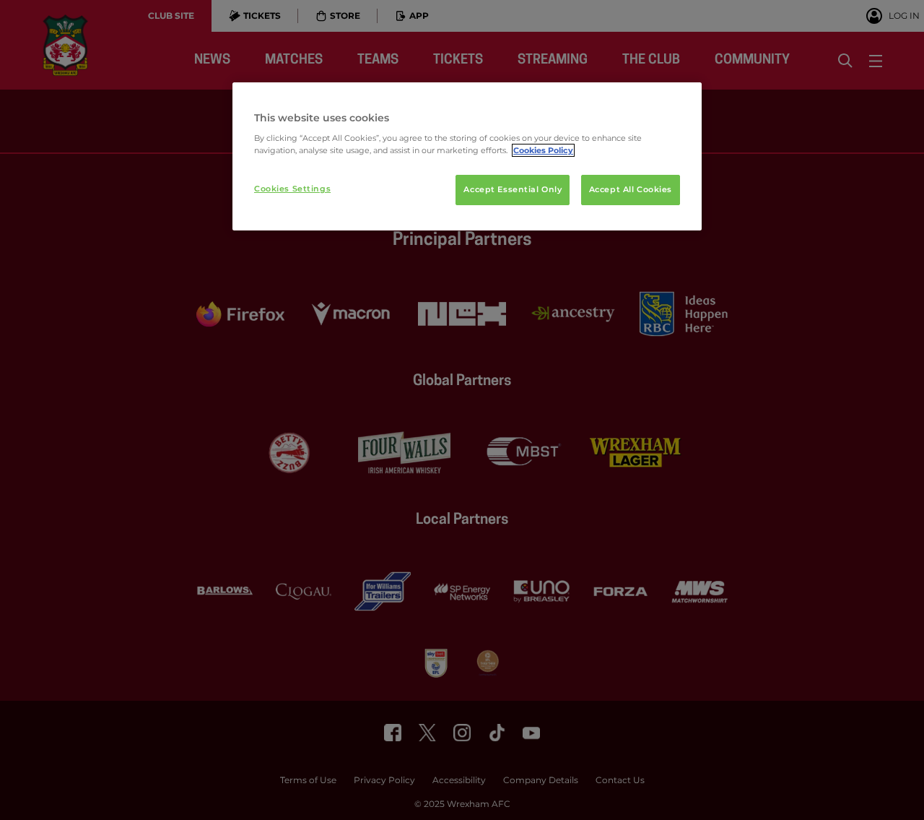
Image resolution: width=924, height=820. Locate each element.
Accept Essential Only (512, 189)
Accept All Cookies (630, 189)
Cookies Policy (543, 150)
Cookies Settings (292, 189)
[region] (467, 156)
